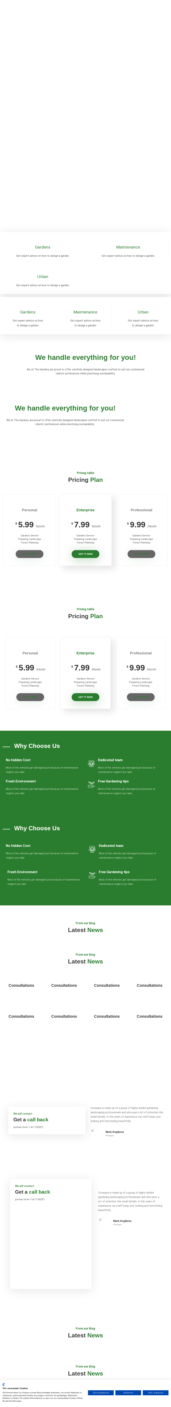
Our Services (19, 74)
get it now (30, 554)
